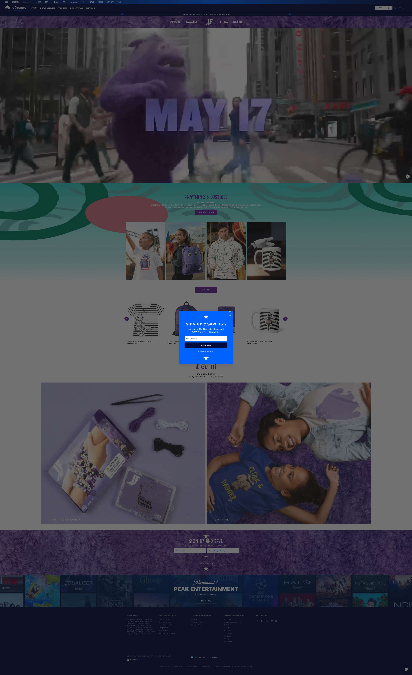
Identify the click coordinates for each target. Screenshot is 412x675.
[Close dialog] (230, 313)
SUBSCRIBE (206, 345)
